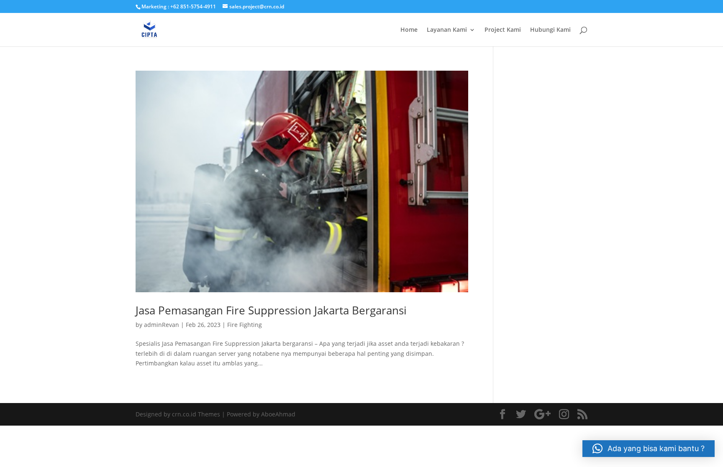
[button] (648, 448)
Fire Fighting (244, 325)
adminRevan (161, 325)
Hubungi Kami (550, 30)
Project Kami (503, 30)
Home (409, 30)
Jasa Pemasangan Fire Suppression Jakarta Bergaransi (271, 310)
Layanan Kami (447, 30)
